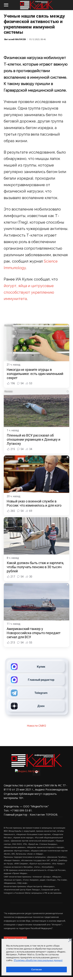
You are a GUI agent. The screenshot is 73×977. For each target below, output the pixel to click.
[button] (6, 5)
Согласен (36, 969)
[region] (36, 957)
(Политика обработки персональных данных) (38, 960)
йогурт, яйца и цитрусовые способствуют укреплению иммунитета (29, 292)
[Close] (70, 940)
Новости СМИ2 (36, 725)
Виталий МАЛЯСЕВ (15, 39)
